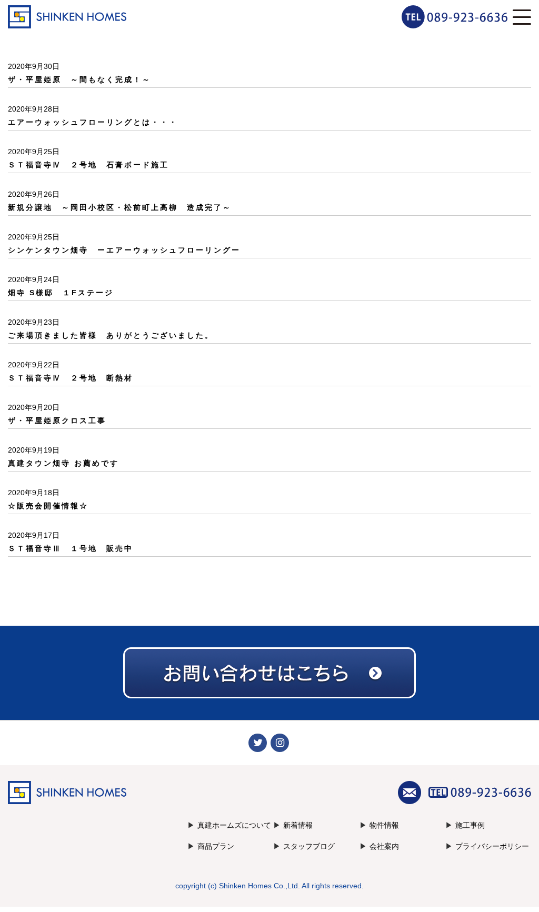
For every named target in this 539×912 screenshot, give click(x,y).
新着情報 (298, 825)
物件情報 (384, 825)
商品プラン (215, 846)
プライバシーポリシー (492, 846)
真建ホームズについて (234, 825)
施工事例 (470, 825)
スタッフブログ (309, 846)
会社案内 (384, 846)
